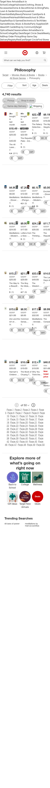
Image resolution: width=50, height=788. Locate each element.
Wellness (24, 17)
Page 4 (34, 409)
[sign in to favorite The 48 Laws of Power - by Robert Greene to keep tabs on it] (15, 158)
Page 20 (24, 422)
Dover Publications (10, 203)
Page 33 (33, 432)
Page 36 (24, 435)
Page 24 (24, 425)
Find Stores (43, 39)
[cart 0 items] (44, 53)
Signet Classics (22, 324)
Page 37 (33, 435)
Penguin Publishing (10, 150)
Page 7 (19, 412)
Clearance (18, 30)
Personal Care (29, 14)
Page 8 (27, 412)
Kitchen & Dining (35, 8)
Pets (11, 17)
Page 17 (33, 419)
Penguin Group (44, 283)
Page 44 (24, 441)
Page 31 (14, 432)
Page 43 (14, 441)
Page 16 (24, 419)
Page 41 (33, 438)
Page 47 (12, 444)
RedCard (20, 39)
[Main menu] (6, 53)
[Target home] (25, 52)
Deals (10, 30)
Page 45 (33, 441)
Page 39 (14, 438)
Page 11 (14, 416)
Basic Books (22, 144)
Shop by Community (26, 27)
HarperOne (22, 289)
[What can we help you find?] (25, 60)
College (11, 4)
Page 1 (10, 409)
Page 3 (26, 409)
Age (34, 85)
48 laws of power (12, 524)
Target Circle (31, 39)
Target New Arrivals (9, 1)
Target (5, 75)
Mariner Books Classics (10, 324)
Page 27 (14, 428)
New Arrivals (29, 30)
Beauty (18, 14)
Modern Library (33, 203)
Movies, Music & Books (18, 23)
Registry (12, 39)
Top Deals (19, 33)
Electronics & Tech (31, 20)
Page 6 (11, 412)
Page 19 (14, 422)
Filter (10, 85)
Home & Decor (19, 8)
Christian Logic (33, 130)
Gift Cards (10, 27)
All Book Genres (18, 78)
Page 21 (33, 422)
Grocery (19, 11)
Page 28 (24, 428)
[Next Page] (46, 86)
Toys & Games (15, 20)
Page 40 (24, 438)
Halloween (20, 4)
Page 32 (24, 432)
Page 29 (33, 428)
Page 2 (18, 409)
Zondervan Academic (33, 377)
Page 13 (33, 416)
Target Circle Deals (33, 33)
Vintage (44, 130)
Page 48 (22, 444)
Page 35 (14, 435)
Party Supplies (37, 23)
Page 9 (35, 412)
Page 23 (14, 425)
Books (41, 75)
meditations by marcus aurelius (32, 525)
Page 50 (40, 444)
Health (17, 17)
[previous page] (16, 405)
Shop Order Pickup (12, 36)
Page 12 (24, 416)
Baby (12, 14)
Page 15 (14, 419)
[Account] (37, 53)
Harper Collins (10, 289)
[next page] (33, 405)
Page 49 (31, 444)
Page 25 (33, 425)
